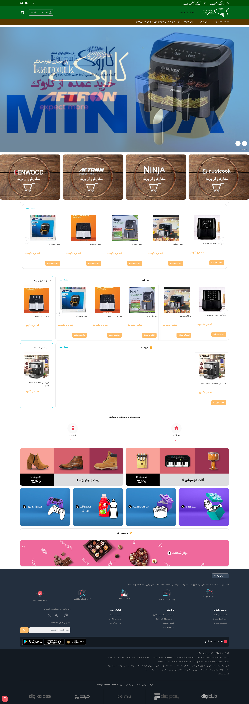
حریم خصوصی (168, 627)
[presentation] (238, 143)
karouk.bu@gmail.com (192, 4)
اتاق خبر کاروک (115, 623)
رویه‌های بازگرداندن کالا (165, 619)
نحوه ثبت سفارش (220, 623)
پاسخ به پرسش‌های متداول (163, 615)
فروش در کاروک (115, 619)
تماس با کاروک (115, 615)
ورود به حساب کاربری (39, 12)
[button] (240, 149)
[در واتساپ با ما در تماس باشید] (21, 3)
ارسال (24, 630)
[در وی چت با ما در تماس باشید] (26, 3)
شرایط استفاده (168, 623)
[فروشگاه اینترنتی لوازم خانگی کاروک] (215, 12)
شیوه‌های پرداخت (220, 615)
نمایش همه (30, 208)
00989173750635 (217, 4)
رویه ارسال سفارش (219, 619)
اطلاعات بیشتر (216, 262)
